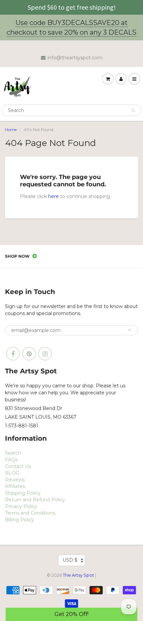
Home (11, 129)
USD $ (70, 560)
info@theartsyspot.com (75, 58)
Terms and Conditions (30, 513)
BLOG (12, 473)
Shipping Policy (23, 493)
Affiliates (15, 486)
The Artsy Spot (78, 575)
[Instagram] (45, 353)
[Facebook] (13, 353)
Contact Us (18, 466)
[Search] (133, 110)
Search (13, 453)
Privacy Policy (21, 506)
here (53, 196)
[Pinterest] (29, 353)
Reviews (15, 480)
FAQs (11, 460)
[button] (71, 614)
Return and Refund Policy (35, 500)
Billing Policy (19, 520)
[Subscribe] (129, 330)
